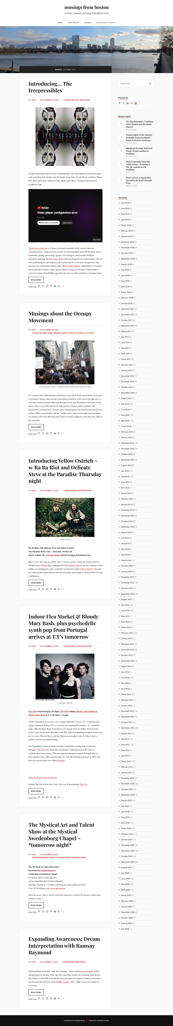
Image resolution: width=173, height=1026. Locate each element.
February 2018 (127, 298)
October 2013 (127, 588)
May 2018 (125, 281)
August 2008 (126, 923)
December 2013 (127, 577)
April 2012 (125, 689)
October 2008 (127, 918)
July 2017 (125, 337)
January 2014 (126, 571)
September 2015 (128, 460)
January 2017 (126, 370)
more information (58, 888)
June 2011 (125, 744)
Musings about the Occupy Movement (60, 316)
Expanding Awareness (74, 962)
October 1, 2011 (50, 962)
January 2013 (126, 638)
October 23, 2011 (51, 100)
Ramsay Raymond (85, 971)
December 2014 (127, 510)
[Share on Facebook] (39, 286)
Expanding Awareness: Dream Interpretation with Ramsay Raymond (64, 945)
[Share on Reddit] (47, 286)
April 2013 (125, 622)
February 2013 (127, 633)
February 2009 (127, 901)
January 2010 (126, 839)
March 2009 (126, 895)
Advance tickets (53, 555)
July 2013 (125, 605)
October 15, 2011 (51, 646)
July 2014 (125, 538)
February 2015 (127, 499)
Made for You (34, 777)
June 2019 (125, 208)
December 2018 (127, 242)
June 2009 (125, 878)
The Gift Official (50, 777)
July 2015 (125, 471)
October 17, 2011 (51, 490)
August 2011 (126, 733)
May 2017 (125, 348)
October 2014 (127, 521)
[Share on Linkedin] (55, 286)
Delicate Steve (75, 565)
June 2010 (125, 811)
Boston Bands (41, 857)
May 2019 (125, 214)
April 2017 (125, 353)
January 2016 (126, 437)
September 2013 (128, 594)
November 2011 (127, 716)
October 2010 (127, 789)
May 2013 (125, 616)
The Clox (64, 711)
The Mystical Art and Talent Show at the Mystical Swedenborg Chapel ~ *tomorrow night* (61, 834)
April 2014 (125, 554)
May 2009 (125, 884)
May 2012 (125, 683)
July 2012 (125, 672)
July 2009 (125, 873)
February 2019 (127, 231)
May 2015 (125, 482)
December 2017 (127, 309)
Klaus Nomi (58, 258)
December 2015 (127, 443)
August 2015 (126, 465)
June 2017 (125, 342)
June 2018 (125, 275)
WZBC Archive (63, 981)
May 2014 (125, 549)
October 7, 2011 (50, 854)
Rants (65, 333)
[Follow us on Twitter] (123, 103)
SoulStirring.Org (48, 870)
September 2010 (128, 795)
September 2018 (128, 258)
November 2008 (127, 912)
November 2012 (127, 649)
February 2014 (127, 566)
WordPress (80, 1020)
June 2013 (125, 610)
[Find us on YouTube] (135, 103)
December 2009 (127, 845)
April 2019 (125, 219)
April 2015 (125, 487)
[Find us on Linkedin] (127, 103)
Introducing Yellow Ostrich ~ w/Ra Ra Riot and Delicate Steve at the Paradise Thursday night (65, 470)
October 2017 (127, 320)
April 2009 (125, 890)
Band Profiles (72, 100)
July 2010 (125, 806)
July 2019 (125, 203)
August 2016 (126, 398)
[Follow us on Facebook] (119, 103)
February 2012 (127, 700)
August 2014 (126, 532)
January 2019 (126, 236)
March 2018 (126, 292)
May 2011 (125, 750)
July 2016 (125, 404)
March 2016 (126, 426)
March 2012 (126, 694)
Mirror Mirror (74, 265)
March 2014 (126, 560)
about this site (73, 22)
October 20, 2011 (51, 330)
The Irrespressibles (36, 248)
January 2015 (126, 504)
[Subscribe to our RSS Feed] (131, 103)
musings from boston (86, 7)
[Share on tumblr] (59, 286)
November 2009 (127, 851)
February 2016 (127, 432)
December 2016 (127, 376)
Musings (57, 333)
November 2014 (127, 515)
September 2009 (128, 862)
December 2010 (127, 778)
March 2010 (126, 828)
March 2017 (126, 359)
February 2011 (127, 767)
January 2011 (126, 772)
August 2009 (126, 867)
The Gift (32, 711)
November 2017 (127, 314)
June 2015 (125, 476)
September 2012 (128, 661)
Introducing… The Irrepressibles (50, 87)
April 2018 (125, 286)
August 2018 (126, 264)
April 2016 (125, 421)
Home (60, 22)
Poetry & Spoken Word (60, 857)
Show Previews (84, 490)
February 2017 (127, 365)
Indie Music (85, 100)
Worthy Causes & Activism (81, 333)
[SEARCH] (150, 83)
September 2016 (128, 393)
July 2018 (125, 270)
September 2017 (128, 325)
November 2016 (127, 381)
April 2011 (125, 756)
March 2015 (126, 493)
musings (87, 22)
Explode (61, 760)
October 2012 (127, 655)
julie (33, 100)
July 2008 (125, 929)
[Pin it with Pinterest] (51, 286)
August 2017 (126, 331)
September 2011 (128, 728)
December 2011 (127, 711)
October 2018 (127, 253)
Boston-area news (43, 333)
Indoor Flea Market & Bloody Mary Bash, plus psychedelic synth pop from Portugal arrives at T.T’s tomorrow (63, 626)
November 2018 (127, 247)
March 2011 (126, 761)
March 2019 (126, 225)
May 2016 (125, 415)
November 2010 (127, 783)
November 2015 (127, 448)
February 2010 (127, 834)
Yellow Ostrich (86, 568)
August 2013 (126, 599)
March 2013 (126, 627)
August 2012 (126, 666)
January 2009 (126, 906)
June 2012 (125, 677)
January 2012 (126, 705)
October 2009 (127, 856)
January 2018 (126, 303)
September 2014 (128, 527)
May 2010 (125, 817)
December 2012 (127, 644)
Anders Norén (103, 1020)
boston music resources (105, 22)
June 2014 (125, 543)
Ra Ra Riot (46, 565)
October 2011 (127, 722)
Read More (36, 280)
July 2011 (125, 739)
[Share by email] (63, 286)
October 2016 (127, 387)
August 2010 (126, 800)
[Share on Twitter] (43, 286)
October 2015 (127, 454)
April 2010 (125, 823)
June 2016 (125, 409)
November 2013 (127, 582)
